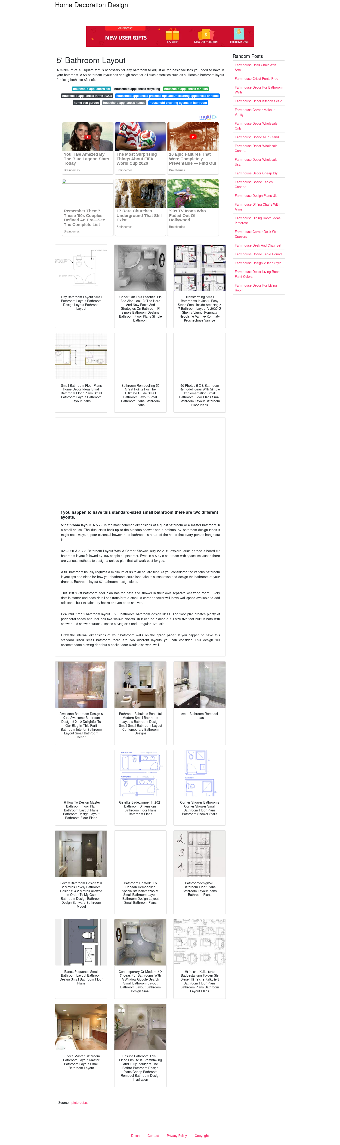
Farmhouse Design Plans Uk (256, 195)
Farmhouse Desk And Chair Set (258, 245)
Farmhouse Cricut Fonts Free (256, 78)
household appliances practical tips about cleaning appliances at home (167, 95)
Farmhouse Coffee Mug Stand (257, 137)
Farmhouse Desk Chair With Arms (255, 67)
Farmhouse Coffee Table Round (258, 254)
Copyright (202, 1135)
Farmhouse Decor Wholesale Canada (256, 148)
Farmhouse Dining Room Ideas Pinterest (258, 220)
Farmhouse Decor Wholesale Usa (256, 162)
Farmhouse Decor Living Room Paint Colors (258, 274)
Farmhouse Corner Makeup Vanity (255, 112)
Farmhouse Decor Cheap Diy (256, 173)
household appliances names (124, 102)
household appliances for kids (186, 89)
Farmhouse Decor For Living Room (256, 287)
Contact (153, 1135)
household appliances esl (91, 89)
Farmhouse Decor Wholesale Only (256, 125)
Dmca (135, 1135)
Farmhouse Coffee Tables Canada (254, 184)
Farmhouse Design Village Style (258, 262)
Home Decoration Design (91, 4)
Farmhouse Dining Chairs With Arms (257, 206)
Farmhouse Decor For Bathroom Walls (259, 89)
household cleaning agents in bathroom (178, 102)
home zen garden (86, 102)
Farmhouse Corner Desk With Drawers (256, 234)
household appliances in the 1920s (87, 95)
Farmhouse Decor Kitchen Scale (258, 101)
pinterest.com (81, 1102)
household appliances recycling (137, 89)
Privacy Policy (177, 1135)
